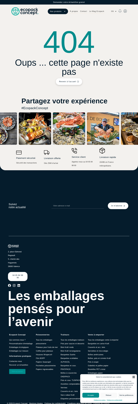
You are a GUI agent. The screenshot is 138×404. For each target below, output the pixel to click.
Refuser (108, 395)
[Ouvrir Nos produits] (65, 11)
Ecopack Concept (17, 335)
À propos (74, 11)
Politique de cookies (100, 400)
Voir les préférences (126, 395)
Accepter (91, 395)
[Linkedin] (18, 285)
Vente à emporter (96, 335)
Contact (83, 11)
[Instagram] (14, 285)
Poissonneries (42, 335)
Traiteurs (65, 335)
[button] (134, 377)
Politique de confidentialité (114, 400)
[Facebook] (9, 285)
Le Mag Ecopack (96, 11)
